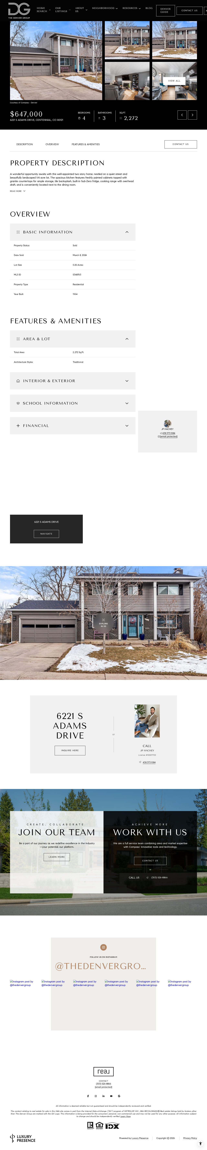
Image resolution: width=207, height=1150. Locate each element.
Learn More (57, 857)
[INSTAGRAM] (96, 1096)
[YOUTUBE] (111, 1096)
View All (174, 81)
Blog (149, 8)
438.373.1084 (168, 433)
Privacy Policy (190, 1138)
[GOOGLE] (119, 1096)
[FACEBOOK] (88, 1096)
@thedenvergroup (104, 966)
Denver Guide (165, 10)
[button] (180, 144)
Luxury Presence (140, 1138)
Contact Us (190, 10)
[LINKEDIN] (103, 1096)
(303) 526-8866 (159, 877)
